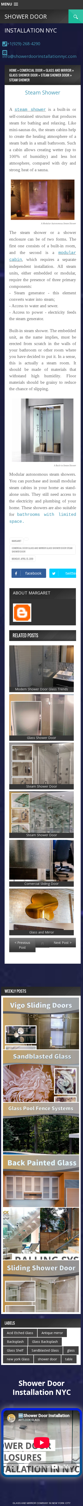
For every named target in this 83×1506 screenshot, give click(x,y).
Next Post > (62, 942)
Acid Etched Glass (20, 1333)
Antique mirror (52, 1333)
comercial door (20, 548)
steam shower (30, 109)
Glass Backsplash (45, 1341)
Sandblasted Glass (45, 1350)
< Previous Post (22, 945)
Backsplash (15, 1341)
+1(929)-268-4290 (23, 43)
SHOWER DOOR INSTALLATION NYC (31, 23)
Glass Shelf (15, 1350)
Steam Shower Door (41, 786)
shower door (47, 1359)
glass (71, 1350)
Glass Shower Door (41, 737)
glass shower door (56, 548)
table (69, 1359)
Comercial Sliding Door (41, 883)
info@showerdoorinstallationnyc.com (39, 56)
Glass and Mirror (37, 548)
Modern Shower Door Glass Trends (41, 689)
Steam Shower (42, 92)
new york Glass (18, 1359)
